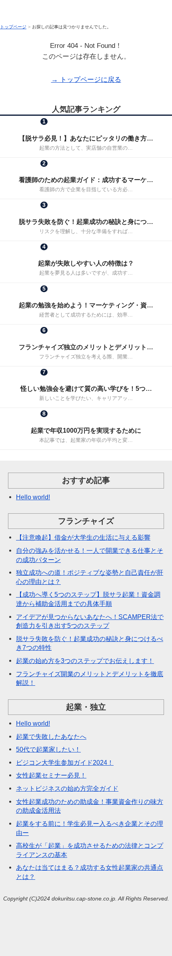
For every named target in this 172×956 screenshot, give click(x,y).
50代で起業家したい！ (48, 749)
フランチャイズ (66, 128)
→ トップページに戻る (86, 79)
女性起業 (66, 170)
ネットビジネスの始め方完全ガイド (67, 788)
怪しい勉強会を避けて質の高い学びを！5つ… (86, 388)
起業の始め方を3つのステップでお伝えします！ (85, 660)
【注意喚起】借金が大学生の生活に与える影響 (83, 537)
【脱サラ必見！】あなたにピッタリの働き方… (86, 138)
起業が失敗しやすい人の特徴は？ (86, 263)
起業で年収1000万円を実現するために (86, 430)
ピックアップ (66, 212)
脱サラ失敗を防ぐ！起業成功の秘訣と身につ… (86, 221)
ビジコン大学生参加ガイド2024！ (65, 762)
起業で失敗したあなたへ (51, 736)
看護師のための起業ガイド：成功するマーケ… (86, 179)
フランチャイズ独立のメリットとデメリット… (86, 346)
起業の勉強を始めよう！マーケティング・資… (86, 305)
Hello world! (33, 497)
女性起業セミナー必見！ (51, 775)
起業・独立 (116, 128)
